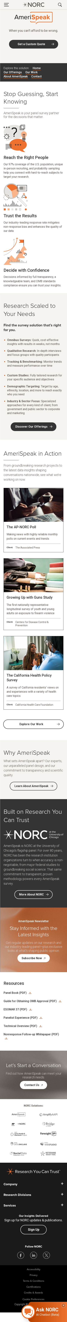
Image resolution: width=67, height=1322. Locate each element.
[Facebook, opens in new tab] (20, 1255)
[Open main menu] (6, 5)
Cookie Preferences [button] (33, 1299)
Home (37, 68)
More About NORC (31, 894)
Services (10, 1205)
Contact (36, 76)
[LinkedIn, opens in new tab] (33, 1255)
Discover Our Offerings (31, 426)
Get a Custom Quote (31, 44)
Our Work (31, 72)
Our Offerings (13, 72)
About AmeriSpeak (16, 76)
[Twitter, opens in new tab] (46, 1255)
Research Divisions (17, 1195)
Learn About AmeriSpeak (31, 786)
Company (10, 1184)
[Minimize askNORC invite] (63, 1305)
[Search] (60, 5)
